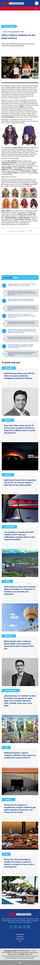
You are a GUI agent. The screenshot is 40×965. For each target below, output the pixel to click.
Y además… (8, 799)
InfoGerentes (9, 368)
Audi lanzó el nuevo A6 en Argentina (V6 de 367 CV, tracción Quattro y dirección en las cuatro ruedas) (21, 300)
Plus (6, 747)
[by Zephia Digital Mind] (20, 963)
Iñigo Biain (28, 954)
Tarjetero (20, 936)
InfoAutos (8, 420)
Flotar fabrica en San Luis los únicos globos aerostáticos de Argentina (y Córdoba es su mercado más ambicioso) (21, 316)
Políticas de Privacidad (20, 952)
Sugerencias (20, 934)
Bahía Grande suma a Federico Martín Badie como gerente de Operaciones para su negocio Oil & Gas (21, 322)
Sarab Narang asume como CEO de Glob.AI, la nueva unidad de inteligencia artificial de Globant (21, 284)
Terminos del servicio (23, 958)
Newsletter (20, 939)
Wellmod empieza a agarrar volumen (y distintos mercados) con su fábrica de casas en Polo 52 (20, 337)
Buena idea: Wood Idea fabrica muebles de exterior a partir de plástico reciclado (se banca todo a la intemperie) (22, 354)
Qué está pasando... (11, 690)
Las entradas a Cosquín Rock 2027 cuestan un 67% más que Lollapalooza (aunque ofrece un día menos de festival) (22, 308)
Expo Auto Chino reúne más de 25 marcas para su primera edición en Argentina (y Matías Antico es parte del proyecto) (22, 293)
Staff (20, 941)
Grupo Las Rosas (9, 26)
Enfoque (7, 581)
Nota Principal (9, 527)
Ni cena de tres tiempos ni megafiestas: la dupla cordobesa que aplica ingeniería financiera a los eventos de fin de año (20, 346)
